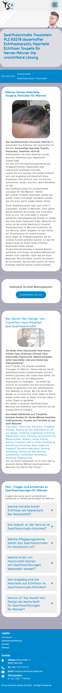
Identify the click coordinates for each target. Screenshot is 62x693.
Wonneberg (41, 455)
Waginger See (24, 458)
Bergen (14, 433)
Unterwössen (13, 455)
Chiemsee (11, 458)
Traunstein (11, 427)
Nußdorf (26, 439)
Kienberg (32, 436)
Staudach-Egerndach (28, 448)
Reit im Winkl (34, 442)
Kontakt (5, 644)
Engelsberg (36, 433)
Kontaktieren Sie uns (31, 295)
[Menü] (54, 4)
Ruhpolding (49, 442)
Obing (35, 439)
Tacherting (11, 451)
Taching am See (27, 451)
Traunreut (37, 427)
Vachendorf (27, 455)
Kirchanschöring (47, 436)
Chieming (24, 433)
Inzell (23, 436)
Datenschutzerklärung (12, 641)
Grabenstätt (12, 436)
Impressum (7, 637)
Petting (10, 442)
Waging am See (24, 430)
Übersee (41, 451)
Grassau (10, 430)
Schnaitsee (25, 445)
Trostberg (49, 427)
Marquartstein (13, 439)
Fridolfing (49, 433)
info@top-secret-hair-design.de (28, 671)
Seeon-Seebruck (40, 445)
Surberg (45, 448)
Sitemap (5, 647)
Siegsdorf (11, 448)
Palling (44, 439)
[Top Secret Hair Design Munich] (8, 5)
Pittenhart (20, 442)
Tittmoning (25, 427)
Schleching (12, 445)
